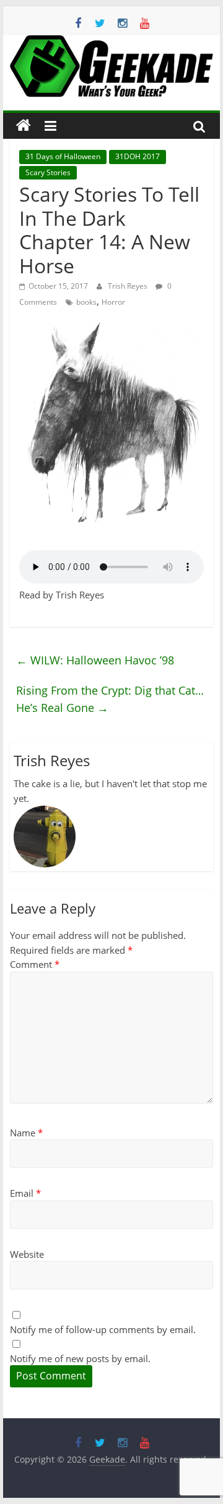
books (86, 302)
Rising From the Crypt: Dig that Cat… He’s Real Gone (110, 699)
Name (26, 1132)
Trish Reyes (128, 286)
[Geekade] (23, 126)
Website (27, 1254)
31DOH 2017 (137, 156)
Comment (34, 964)
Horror (113, 302)
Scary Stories (48, 172)
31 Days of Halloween (62, 156)
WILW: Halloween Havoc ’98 (95, 660)
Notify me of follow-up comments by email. (103, 1329)
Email (25, 1193)
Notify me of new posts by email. (80, 1358)
